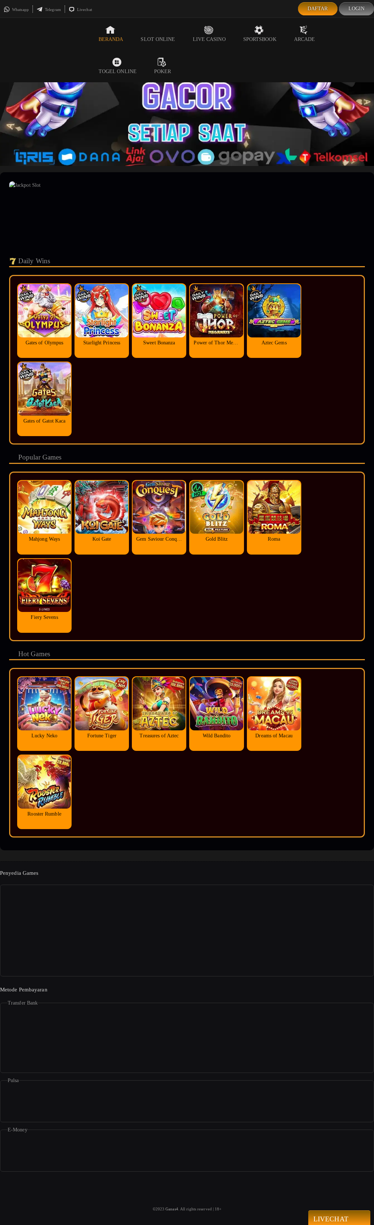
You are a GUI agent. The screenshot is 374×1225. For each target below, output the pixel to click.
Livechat (84, 9)
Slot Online (158, 39)
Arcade (304, 39)
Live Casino (209, 39)
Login (356, 8)
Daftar (318, 8)
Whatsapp (20, 9)
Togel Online (118, 71)
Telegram (52, 9)
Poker (162, 71)
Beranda (111, 39)
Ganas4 (171, 1209)
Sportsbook (259, 39)
